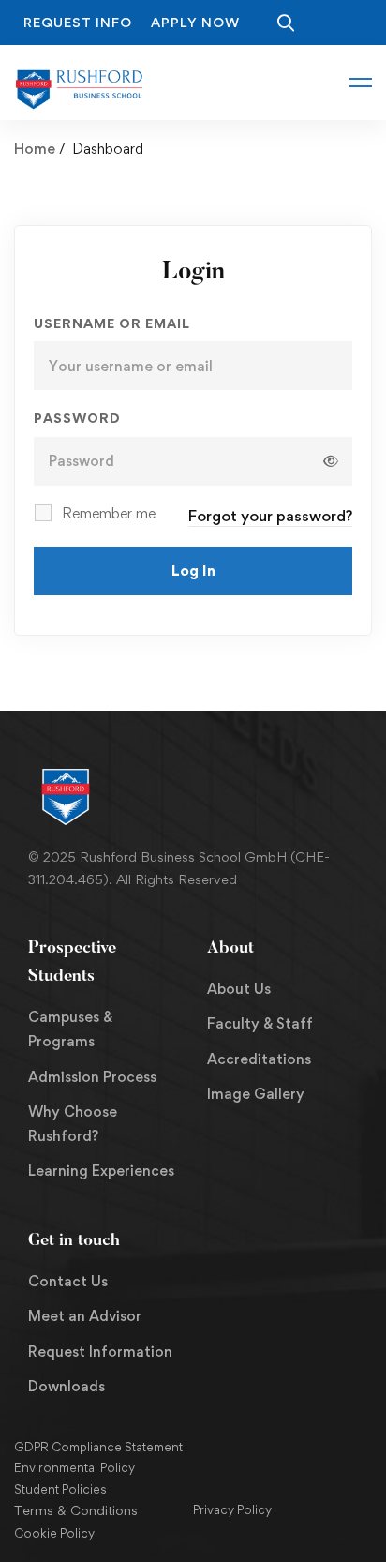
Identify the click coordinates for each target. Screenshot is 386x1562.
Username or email (112, 323)
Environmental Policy (74, 1467)
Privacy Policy (232, 1509)
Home (34, 149)
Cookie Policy (54, 1532)
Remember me (107, 513)
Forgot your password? (270, 515)
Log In (193, 570)
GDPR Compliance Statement (98, 1446)
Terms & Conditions (76, 1510)
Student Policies (60, 1488)
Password (77, 418)
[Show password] (330, 461)
